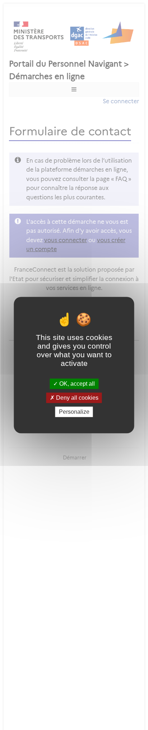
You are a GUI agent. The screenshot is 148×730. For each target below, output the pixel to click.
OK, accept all (76, 384)
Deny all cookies (76, 398)
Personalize (74, 412)
